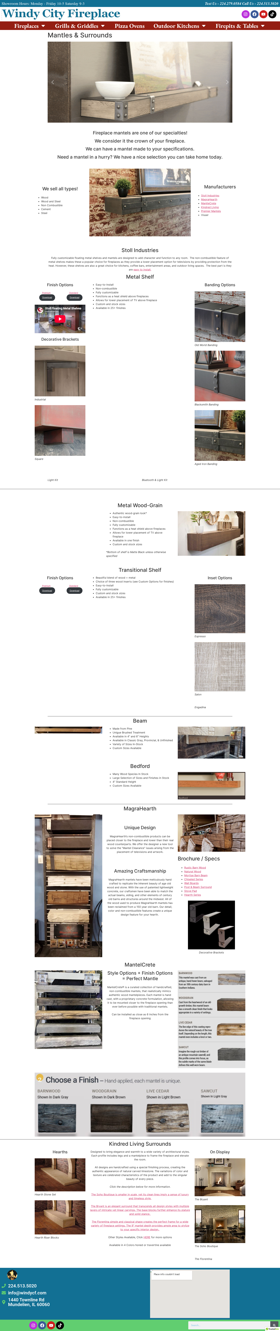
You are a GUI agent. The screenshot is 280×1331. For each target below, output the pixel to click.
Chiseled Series (193, 879)
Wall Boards (191, 883)
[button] (52, 82)
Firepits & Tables (237, 26)
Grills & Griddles (76, 26)
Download (47, 297)
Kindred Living (210, 207)
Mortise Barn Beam (196, 875)
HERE (147, 1237)
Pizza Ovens (130, 26)
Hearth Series (192, 894)
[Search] (274, 1325)
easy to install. (142, 269)
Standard (73, 293)
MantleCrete (208, 203)
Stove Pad (190, 891)
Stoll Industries (210, 195)
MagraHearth (209, 199)
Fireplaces (26, 26)
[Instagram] (246, 14)
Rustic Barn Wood (195, 867)
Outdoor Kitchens (176, 26)
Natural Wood (192, 871)
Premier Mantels (211, 211)
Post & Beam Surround (198, 887)
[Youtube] (263, 14)
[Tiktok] (272, 14)
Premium (46, 293)
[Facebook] (255, 14)
